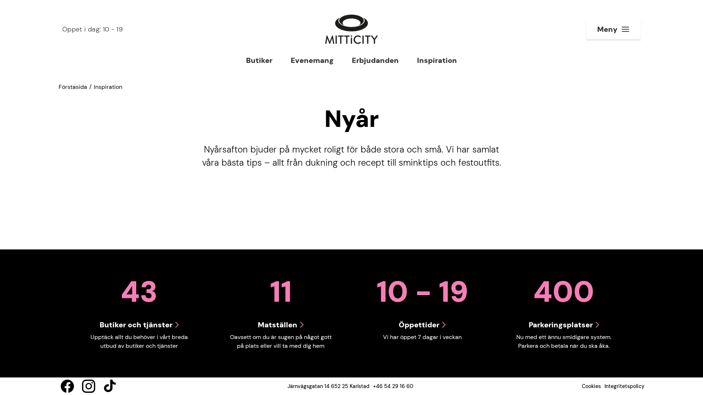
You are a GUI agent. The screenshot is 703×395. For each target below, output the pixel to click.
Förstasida (73, 87)
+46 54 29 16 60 (393, 386)
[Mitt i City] (351, 29)
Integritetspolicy (624, 386)
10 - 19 (92, 29)
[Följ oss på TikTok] (110, 386)
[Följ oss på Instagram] (88, 386)
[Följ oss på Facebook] (67, 386)
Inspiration (108, 87)
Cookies (591, 386)
